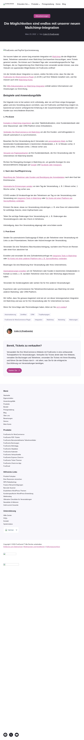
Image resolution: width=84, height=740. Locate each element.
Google (34, 165)
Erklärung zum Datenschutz (13, 547)
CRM (32, 314)
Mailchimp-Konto (25, 80)
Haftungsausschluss (53, 547)
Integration (38, 320)
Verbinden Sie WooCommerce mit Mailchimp (21, 132)
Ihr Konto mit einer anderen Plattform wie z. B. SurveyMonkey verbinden (37, 258)
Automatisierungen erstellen (14, 271)
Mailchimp (56, 56)
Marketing (61, 320)
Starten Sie (13, 370)
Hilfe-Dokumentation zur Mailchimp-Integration (26, 86)
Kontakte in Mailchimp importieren (17, 123)
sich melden (61, 307)
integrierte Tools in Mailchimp (29, 198)
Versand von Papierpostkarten (15, 153)
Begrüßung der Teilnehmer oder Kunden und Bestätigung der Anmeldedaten (34, 177)
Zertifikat (23, 314)
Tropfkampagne (44, 314)
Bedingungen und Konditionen (34, 547)
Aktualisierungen (42, 16)
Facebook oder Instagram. (51, 165)
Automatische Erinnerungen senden (17, 186)
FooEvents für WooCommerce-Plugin (18, 77)
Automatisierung (10, 314)
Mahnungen (73, 320)
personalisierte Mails (56, 141)
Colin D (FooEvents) (51, 34)
